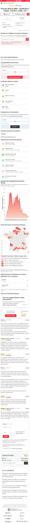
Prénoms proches (6, 24)
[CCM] (8, 513)
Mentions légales (6, 507)
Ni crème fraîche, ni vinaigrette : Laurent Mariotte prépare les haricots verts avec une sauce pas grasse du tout (14, 492)
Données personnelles (7, 505)
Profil (4, 22)
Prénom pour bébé (5, 42)
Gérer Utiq (25, 505)
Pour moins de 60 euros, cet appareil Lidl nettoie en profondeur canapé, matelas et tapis (14, 486)
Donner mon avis (11, 315)
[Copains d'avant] (8, 518)
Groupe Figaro (13, 507)
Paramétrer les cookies (17, 505)
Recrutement (23, 504)
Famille (4, 458)
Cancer (6, 86)
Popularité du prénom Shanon (7, 27)
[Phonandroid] (22, 521)
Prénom (5, 3)
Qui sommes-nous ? (8, 504)
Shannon (3, 134)
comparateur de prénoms (16, 116)
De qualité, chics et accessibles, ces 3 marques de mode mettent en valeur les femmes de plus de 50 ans (14, 481)
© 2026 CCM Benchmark (22, 507)
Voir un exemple (24, 458)
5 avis (19, 5)
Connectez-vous (19, 433)
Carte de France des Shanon (21, 23)
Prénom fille (11, 3)
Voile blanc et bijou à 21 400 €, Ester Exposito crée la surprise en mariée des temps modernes (14, 497)
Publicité (18, 504)
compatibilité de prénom (7, 66)
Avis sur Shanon (20, 25)
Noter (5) (7, 14)
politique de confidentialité (17, 448)
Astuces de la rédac (7, 460)
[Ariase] (8, 521)
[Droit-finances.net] (22, 516)
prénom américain (22, 35)
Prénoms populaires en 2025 (15, 42)
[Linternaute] (8, 515)
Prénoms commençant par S (6, 43)
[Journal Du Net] (22, 513)
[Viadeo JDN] (22, 518)
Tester (14, 77)
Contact (14, 504)
